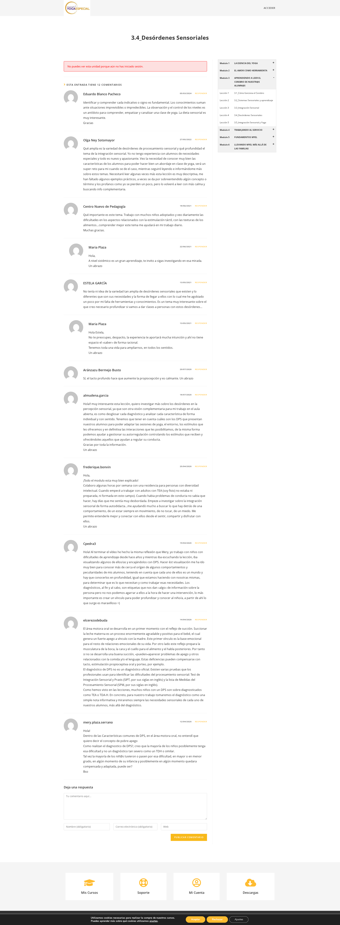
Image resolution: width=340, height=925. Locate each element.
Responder (201, 93)
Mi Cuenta (196, 892)
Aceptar (195, 919)
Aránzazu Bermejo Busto (102, 370)
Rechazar (217, 919)
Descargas (250, 892)
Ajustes (239, 919)
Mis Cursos (89, 892)
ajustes (153, 921)
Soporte (143, 892)
